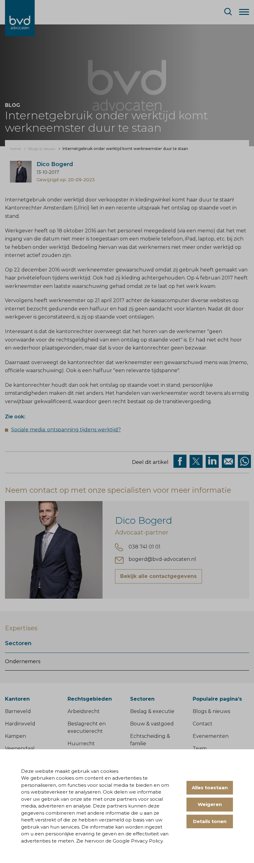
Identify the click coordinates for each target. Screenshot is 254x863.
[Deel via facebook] (179, 461)
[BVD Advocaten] (20, 18)
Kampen (15, 736)
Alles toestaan (210, 787)
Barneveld (18, 711)
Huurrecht (81, 743)
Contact (202, 724)
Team (200, 748)
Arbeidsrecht (84, 711)
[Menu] (244, 11)
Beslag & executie (152, 711)
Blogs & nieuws (211, 711)
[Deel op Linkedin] (212, 461)
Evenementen (211, 736)
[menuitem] (15, 148)
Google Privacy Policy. (138, 841)
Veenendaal (20, 748)
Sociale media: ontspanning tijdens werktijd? (66, 430)
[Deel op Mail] (228, 461)
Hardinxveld (20, 724)
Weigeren (210, 804)
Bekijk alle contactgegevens (158, 576)
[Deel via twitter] (196, 461)
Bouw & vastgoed (152, 724)
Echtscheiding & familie (150, 739)
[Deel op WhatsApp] (244, 461)
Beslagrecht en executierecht (87, 727)
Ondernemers (22, 661)
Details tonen (209, 821)
